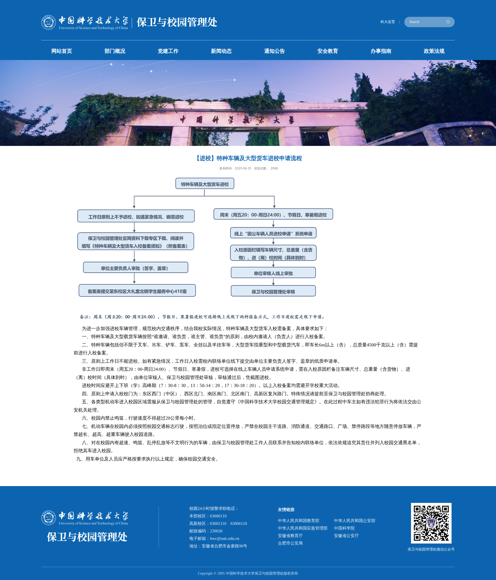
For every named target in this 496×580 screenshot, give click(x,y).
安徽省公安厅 (346, 535)
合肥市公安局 (290, 543)
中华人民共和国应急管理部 (303, 528)
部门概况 (115, 51)
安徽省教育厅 (290, 535)
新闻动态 (221, 51)
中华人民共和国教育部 (298, 520)
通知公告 (274, 51)
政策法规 (434, 51)
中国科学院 (344, 528)
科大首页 (388, 22)
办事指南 (381, 51)
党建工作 (168, 51)
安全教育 (327, 51)
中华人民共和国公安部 (354, 520)
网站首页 (61, 51)
